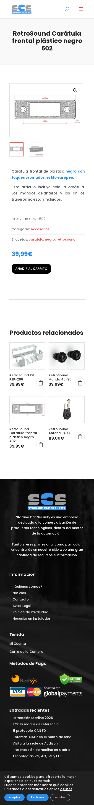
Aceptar (14, 797)
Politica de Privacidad (30, 612)
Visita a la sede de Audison (35, 743)
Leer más (80, 436)
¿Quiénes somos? (27, 586)
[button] (75, 90)
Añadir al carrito (31, 268)
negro (50, 239)
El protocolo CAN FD (29, 730)
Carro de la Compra (26, 651)
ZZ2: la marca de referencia (36, 724)
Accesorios (40, 229)
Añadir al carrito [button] (40, 382)
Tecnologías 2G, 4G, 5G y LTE (37, 756)
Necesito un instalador (31, 618)
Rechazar (37, 797)
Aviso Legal (22, 605)
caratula (36, 239)
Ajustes (60, 797)
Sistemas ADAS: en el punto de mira (42, 737)
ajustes (66, 789)
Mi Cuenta (17, 643)
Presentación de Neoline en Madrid (41, 749)
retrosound (66, 239)
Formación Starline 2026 (33, 718)
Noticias (19, 593)
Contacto (21, 599)
